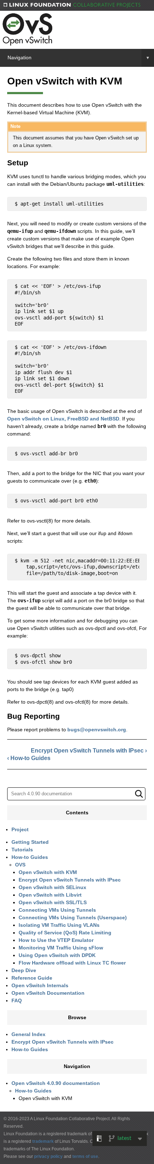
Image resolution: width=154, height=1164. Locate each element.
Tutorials (22, 849)
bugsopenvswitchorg (96, 729)
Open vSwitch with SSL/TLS (53, 902)
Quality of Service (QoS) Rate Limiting (65, 932)
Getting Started (30, 842)
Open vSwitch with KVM (48, 872)
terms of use (85, 1156)
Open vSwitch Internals (39, 985)
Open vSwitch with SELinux (52, 887)
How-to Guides (29, 857)
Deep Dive (23, 970)
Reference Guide (31, 978)
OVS (20, 865)
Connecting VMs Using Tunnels (57, 910)
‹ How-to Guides (28, 758)
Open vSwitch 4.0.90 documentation (55, 1083)
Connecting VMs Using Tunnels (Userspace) (73, 917)
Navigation (78, 57)
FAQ (16, 1000)
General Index (28, 1034)
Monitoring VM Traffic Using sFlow (61, 948)
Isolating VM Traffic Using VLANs (59, 925)
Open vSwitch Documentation (48, 993)
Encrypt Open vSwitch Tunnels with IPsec (70, 880)
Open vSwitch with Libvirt (50, 895)
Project (20, 829)
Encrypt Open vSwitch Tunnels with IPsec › (89, 750)
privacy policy (48, 1156)
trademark (43, 1141)
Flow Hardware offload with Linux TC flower (72, 963)
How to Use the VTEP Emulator (56, 940)
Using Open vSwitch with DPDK (57, 955)
